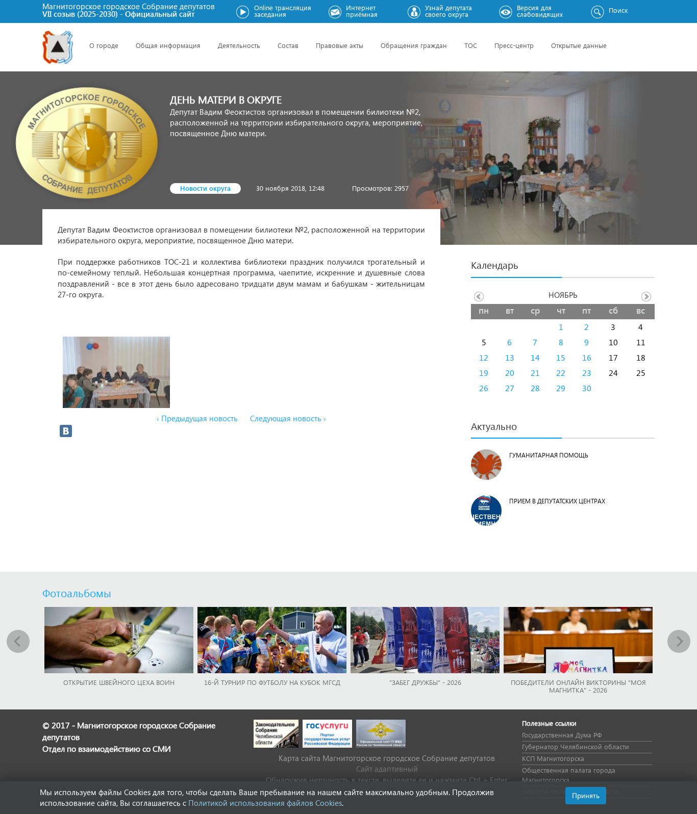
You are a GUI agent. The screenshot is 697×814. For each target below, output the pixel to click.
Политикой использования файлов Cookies (265, 803)
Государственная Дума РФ (562, 734)
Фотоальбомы (76, 592)
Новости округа (205, 188)
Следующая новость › (288, 418)
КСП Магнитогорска (553, 758)
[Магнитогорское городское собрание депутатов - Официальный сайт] (58, 47)
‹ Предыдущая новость (197, 418)
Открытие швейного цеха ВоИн (119, 682)
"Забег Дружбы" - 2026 (425, 682)
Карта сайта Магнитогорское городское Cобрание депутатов (387, 758)
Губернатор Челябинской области (575, 746)
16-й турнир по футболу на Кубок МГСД (272, 682)
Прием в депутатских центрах (557, 501)
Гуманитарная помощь (548, 455)
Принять (586, 795)
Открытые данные (579, 45)
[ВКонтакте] (66, 431)
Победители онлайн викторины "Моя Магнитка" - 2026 (578, 686)
